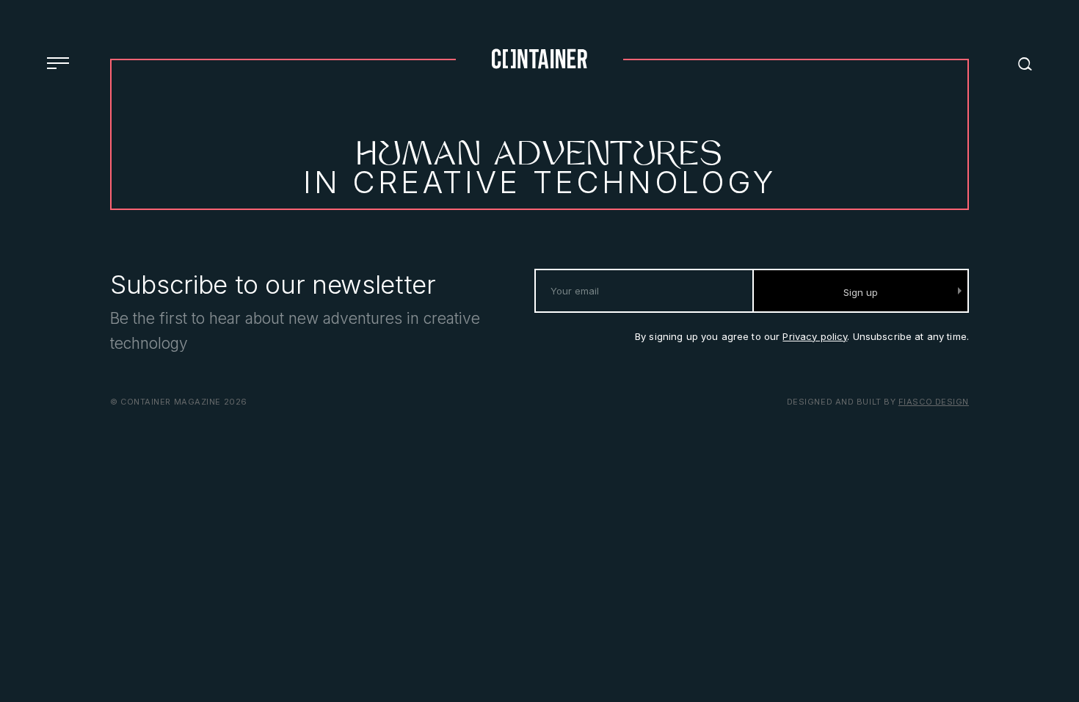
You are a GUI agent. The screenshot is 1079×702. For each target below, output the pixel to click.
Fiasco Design (933, 402)
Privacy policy (814, 336)
